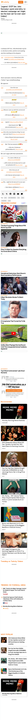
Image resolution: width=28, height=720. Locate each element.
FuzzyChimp (5, 422)
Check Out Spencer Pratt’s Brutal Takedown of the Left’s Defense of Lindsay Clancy (13, 599)
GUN (18, 197)
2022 (5, 197)
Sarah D (3, 18)
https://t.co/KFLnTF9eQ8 (16, 122)
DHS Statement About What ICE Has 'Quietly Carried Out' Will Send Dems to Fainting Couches (13, 444)
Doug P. (4, 448)
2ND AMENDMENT (12, 197)
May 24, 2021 (21, 62)
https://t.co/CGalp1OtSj (18, 134)
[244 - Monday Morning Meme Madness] (14, 685)
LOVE (9, 200)
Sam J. (3, 476)
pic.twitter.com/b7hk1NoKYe (14, 172)
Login (20, 2)
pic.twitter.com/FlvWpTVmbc (16, 59)
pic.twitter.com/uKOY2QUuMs (14, 89)
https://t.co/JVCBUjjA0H (14, 160)
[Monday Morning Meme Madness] (14, 411)
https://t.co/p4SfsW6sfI (14, 184)
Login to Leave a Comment (14, 390)
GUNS (22, 197)
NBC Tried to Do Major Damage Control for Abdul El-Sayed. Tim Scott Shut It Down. (14, 590)
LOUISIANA (4, 200)
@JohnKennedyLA (9, 57)
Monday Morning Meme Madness (13, 420)
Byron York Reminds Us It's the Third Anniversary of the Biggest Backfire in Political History (13, 525)
